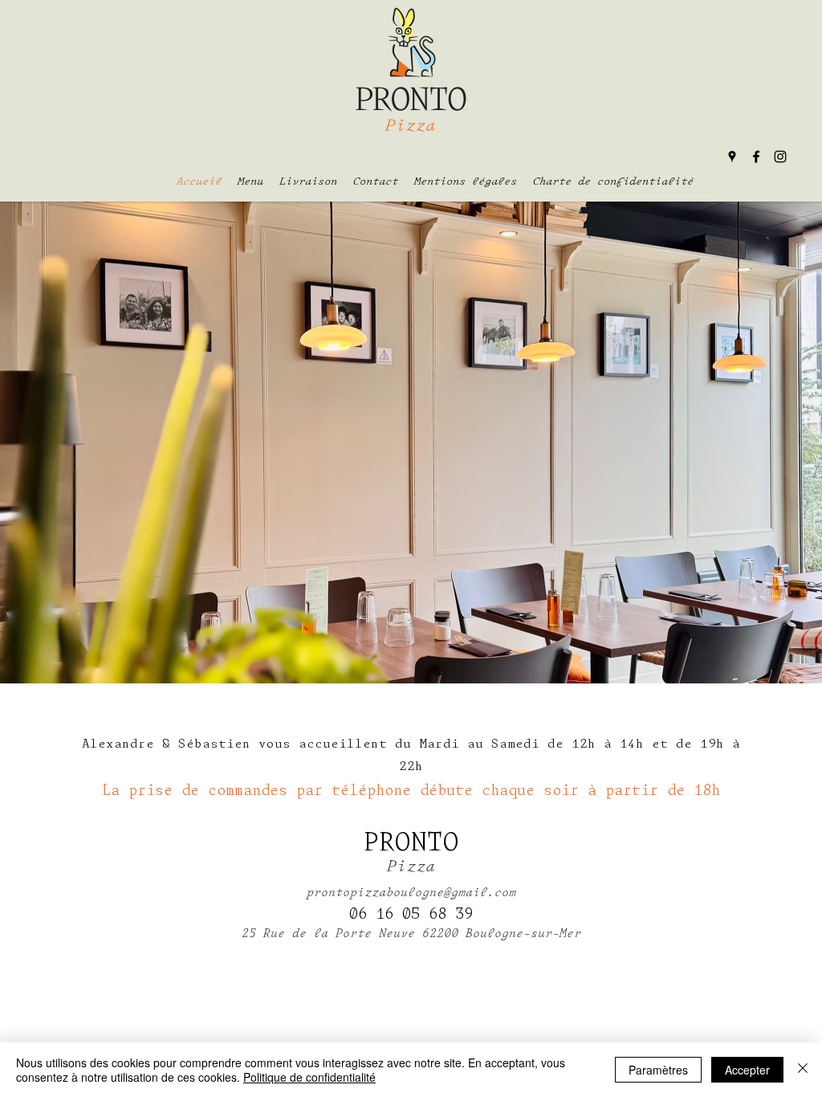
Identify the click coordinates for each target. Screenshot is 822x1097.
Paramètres (658, 1070)
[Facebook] (756, 157)
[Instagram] (780, 157)
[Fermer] (802, 1069)
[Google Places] (732, 157)
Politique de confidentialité (309, 1077)
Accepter (747, 1070)
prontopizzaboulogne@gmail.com (411, 893)
